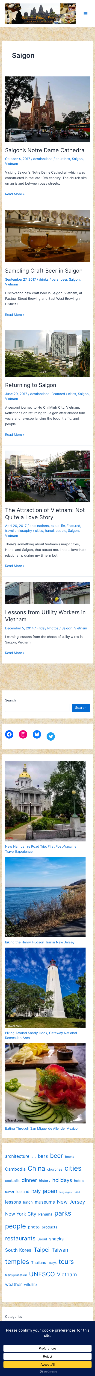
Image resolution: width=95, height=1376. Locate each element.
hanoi (49, 531)
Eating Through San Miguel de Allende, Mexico (41, 1128)
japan (50, 1190)
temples (17, 1261)
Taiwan (60, 1250)
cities (72, 394)
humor (9, 1192)
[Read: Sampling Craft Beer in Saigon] (47, 236)
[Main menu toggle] (85, 13)
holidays (62, 1180)
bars (55, 279)
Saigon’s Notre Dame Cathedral (45, 150)
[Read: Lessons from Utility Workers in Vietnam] (47, 593)
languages (65, 1192)
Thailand (38, 1262)
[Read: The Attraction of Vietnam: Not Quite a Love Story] (47, 476)
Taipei (42, 1249)
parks (62, 1213)
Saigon (77, 159)
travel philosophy (18, 531)
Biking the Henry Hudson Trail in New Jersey (39, 942)
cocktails (12, 1180)
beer (63, 279)
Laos (77, 1192)
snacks (56, 1239)
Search (10, 700)
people (61, 531)
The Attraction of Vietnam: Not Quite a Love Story (45, 514)
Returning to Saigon (30, 385)
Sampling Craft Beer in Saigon (44, 270)
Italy (36, 1191)
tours (66, 1261)
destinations (43, 159)
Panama (45, 1214)
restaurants (20, 1238)
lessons (13, 1202)
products (49, 1227)
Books (69, 1156)
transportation (16, 1275)
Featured (58, 394)
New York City (20, 1214)
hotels (79, 1180)
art (34, 1156)
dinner (29, 1180)
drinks (44, 279)
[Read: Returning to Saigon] (47, 353)
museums (45, 1202)
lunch (28, 1202)
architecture (17, 1156)
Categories (13, 1317)
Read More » (15, 194)
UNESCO (42, 1274)
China (36, 1168)
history (44, 1180)
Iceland (22, 1191)
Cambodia (15, 1169)
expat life (58, 526)
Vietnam (11, 164)
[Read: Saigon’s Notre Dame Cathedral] (47, 109)
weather (13, 1284)
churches (63, 159)
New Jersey (71, 1202)
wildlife (30, 1284)
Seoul (42, 1239)
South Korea (18, 1250)
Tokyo (52, 1263)
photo (34, 1226)
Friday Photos (48, 628)
